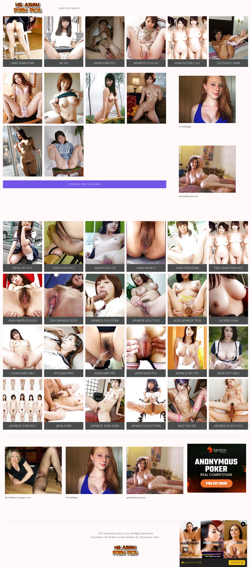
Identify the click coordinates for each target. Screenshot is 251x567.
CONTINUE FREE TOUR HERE (84, 184)
